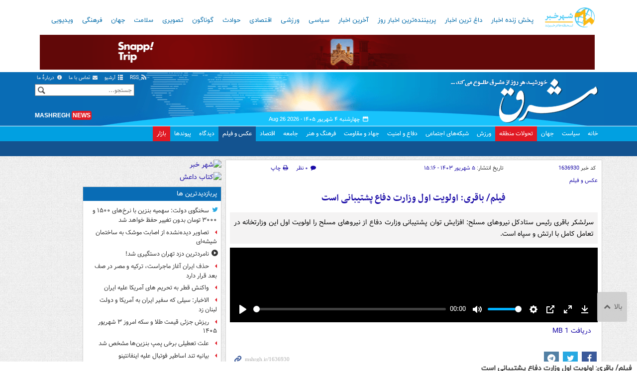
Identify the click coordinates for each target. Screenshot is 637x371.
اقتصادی (260, 20)
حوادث (231, 20)
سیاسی (319, 20)
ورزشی (290, 20)
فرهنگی (92, 20)
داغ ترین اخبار (463, 20)
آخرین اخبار (353, 20)
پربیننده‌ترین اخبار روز (407, 20)
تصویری (172, 20)
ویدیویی (62, 20)
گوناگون (202, 20)
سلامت (143, 20)
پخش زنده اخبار (512, 20)
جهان (118, 20)
